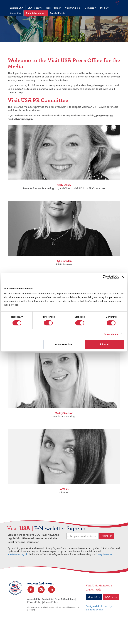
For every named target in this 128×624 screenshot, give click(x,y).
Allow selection (63, 344)
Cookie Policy (50, 602)
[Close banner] (123, 277)
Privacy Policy (34, 602)
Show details (111, 334)
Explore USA (16, 7)
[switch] (48, 322)
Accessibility (33, 599)
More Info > (94, 597)
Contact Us (47, 599)
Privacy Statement (104, 554)
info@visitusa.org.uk (17, 554)
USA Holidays (35, 7)
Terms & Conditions (64, 599)
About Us (15, 13)
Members (90, 7)
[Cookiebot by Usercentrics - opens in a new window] (105, 277)
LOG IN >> (111, 597)
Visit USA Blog (72, 7)
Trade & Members (36, 13)
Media (104, 7)
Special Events (58, 13)
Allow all (104, 344)
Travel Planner (53, 7)
